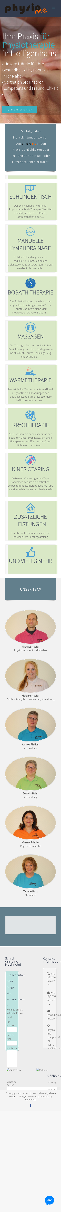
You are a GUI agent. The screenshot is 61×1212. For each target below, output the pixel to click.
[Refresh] (42, 1070)
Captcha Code (11, 1083)
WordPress (30, 1099)
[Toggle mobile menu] (54, 7)
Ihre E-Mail (10, 1037)
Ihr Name (11, 1023)
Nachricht (13, 1048)
